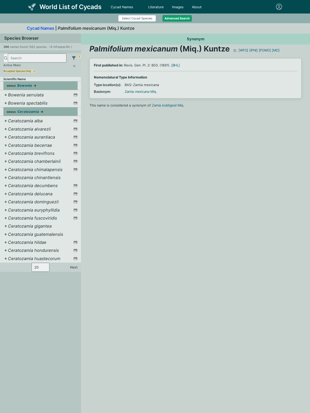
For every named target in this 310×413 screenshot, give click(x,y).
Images (177, 7)
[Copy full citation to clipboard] (234, 50)
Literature (156, 7)
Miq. (141, 91)
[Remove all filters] (74, 66)
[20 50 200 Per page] (40, 267)
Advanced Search (177, 18)
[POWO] (265, 50)
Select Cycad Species (137, 18)
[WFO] (243, 50)
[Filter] (74, 58)
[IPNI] (253, 50)
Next (74, 267)
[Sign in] (279, 7)
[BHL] (175, 65)
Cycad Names (122, 7)
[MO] (275, 50)
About (197, 7)
